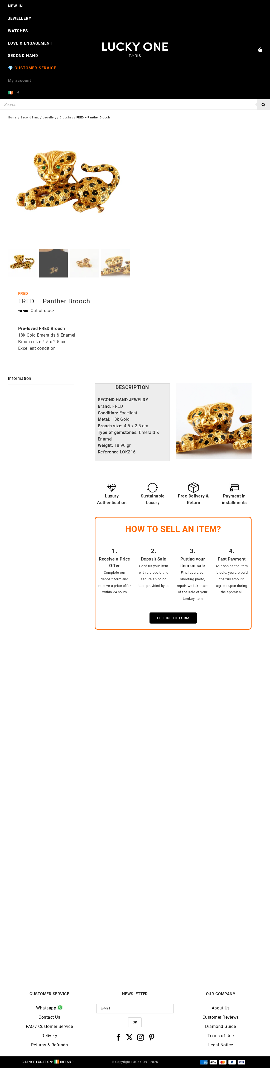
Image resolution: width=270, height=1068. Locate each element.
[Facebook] (118, 1037)
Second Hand (30, 117)
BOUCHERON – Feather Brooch (71, 957)
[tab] (132, 387)
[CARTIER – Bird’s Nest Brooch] (198, 671)
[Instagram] (140, 1037)
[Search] (263, 104)
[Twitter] (129, 1037)
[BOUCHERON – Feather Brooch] (71, 825)
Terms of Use (221, 1035)
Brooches (66, 117)
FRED (23, 293)
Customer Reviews (220, 1017)
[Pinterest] (151, 1037)
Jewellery (49, 117)
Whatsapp (46, 1007)
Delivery (49, 1035)
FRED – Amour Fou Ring (71, 803)
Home (12, 117)
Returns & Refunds (49, 1044)
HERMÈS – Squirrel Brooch (199, 957)
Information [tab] (19, 378)
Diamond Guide (220, 1026)
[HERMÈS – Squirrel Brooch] (198, 825)
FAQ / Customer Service (49, 1026)
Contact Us (49, 1017)
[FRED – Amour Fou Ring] (71, 671)
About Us (221, 1007)
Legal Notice (220, 1044)
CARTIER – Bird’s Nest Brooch (199, 803)
